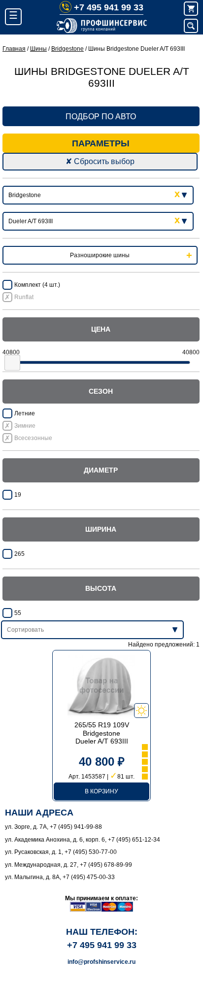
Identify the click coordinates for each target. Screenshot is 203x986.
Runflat (24, 297)
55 (17, 613)
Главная (14, 48)
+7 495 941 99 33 (108, 7)
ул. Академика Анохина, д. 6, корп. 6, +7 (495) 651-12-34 (82, 839)
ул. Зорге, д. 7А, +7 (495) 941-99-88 (53, 826)
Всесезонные (33, 438)
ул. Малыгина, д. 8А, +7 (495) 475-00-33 (60, 877)
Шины (38, 48)
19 (17, 494)
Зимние (24, 425)
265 (19, 553)
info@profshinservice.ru (101, 961)
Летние (24, 413)
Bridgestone (67, 48)
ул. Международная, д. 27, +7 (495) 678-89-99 (68, 864)
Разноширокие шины (100, 255)
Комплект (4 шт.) (37, 284)
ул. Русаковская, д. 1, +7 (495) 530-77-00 (61, 852)
